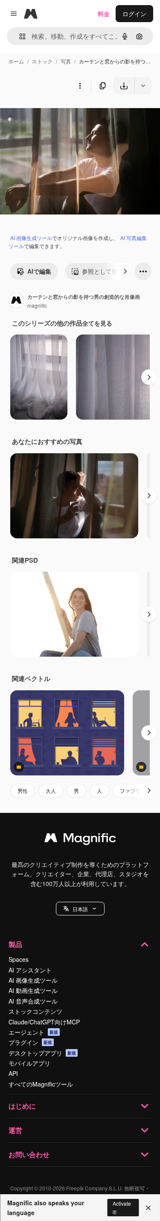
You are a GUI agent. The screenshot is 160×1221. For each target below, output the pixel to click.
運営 (15, 1130)
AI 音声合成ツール (33, 1001)
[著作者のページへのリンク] (16, 301)
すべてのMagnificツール (41, 1084)
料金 (104, 13)
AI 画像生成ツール (31, 237)
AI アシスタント (30, 970)
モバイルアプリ (29, 1063)
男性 (22, 790)
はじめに (22, 1106)
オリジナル (59, 113)
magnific (37, 305)
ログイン (134, 13)
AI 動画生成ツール (33, 990)
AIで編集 (39, 271)
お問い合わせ (29, 1154)
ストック (42, 61)
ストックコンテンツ (35, 1011)
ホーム (16, 61)
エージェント (33, 1032)
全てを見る (97, 323)
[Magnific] (80, 839)
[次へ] (125, 271)
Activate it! (122, 1207)
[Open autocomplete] (19, 36)
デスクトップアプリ (42, 1053)
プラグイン (30, 1042)
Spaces (19, 959)
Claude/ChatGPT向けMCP (44, 1022)
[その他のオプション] (79, 85)
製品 (15, 944)
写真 (66, 61)
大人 (51, 790)
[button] (80, 908)
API (13, 1073)
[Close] (148, 1208)
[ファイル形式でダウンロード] (142, 85)
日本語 (80, 908)
